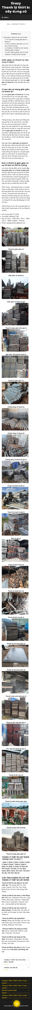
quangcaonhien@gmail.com (15, 223)
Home (8, 24)
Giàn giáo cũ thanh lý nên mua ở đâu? (15, 37)
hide (19, 34)
